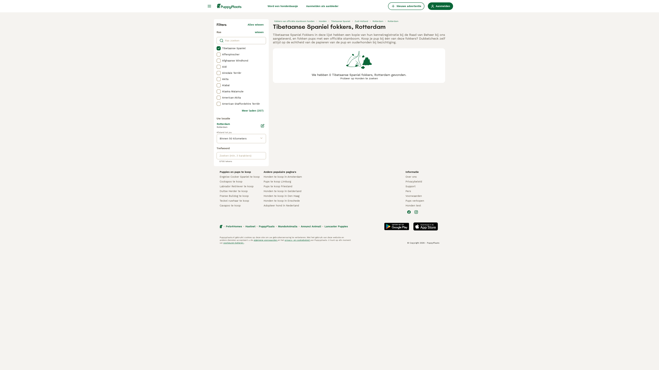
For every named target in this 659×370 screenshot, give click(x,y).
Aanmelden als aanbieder (322, 6)
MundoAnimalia (287, 226)
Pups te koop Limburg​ (277, 181)
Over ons (411, 176)
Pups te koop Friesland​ (278, 186)
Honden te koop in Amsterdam (283, 176)
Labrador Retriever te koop (236, 186)
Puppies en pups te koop (235, 172)
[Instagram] (416, 212)
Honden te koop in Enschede (282, 200)
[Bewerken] (262, 125)
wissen (259, 32)
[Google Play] (396, 226)
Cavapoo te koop (230, 205)
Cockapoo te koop (231, 181)
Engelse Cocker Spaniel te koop (240, 176)
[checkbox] (218, 48)
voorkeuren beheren (233, 243)
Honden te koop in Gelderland (282, 191)
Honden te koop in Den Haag (281, 196)
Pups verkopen (415, 200)
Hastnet (250, 226)
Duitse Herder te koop (234, 191)
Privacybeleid (414, 181)
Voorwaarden (414, 196)
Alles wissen (256, 24)
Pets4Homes (234, 226)
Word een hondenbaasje (283, 6)
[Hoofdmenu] (209, 6)
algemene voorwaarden (266, 240)
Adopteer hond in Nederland (281, 205)
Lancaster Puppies (336, 226)
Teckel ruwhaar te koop (234, 200)
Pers (408, 191)
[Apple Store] (425, 226)
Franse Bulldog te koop (234, 196)
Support (410, 186)
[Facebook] (409, 212)
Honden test (413, 205)
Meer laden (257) (253, 110)
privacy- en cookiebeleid (297, 240)
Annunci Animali (311, 226)
